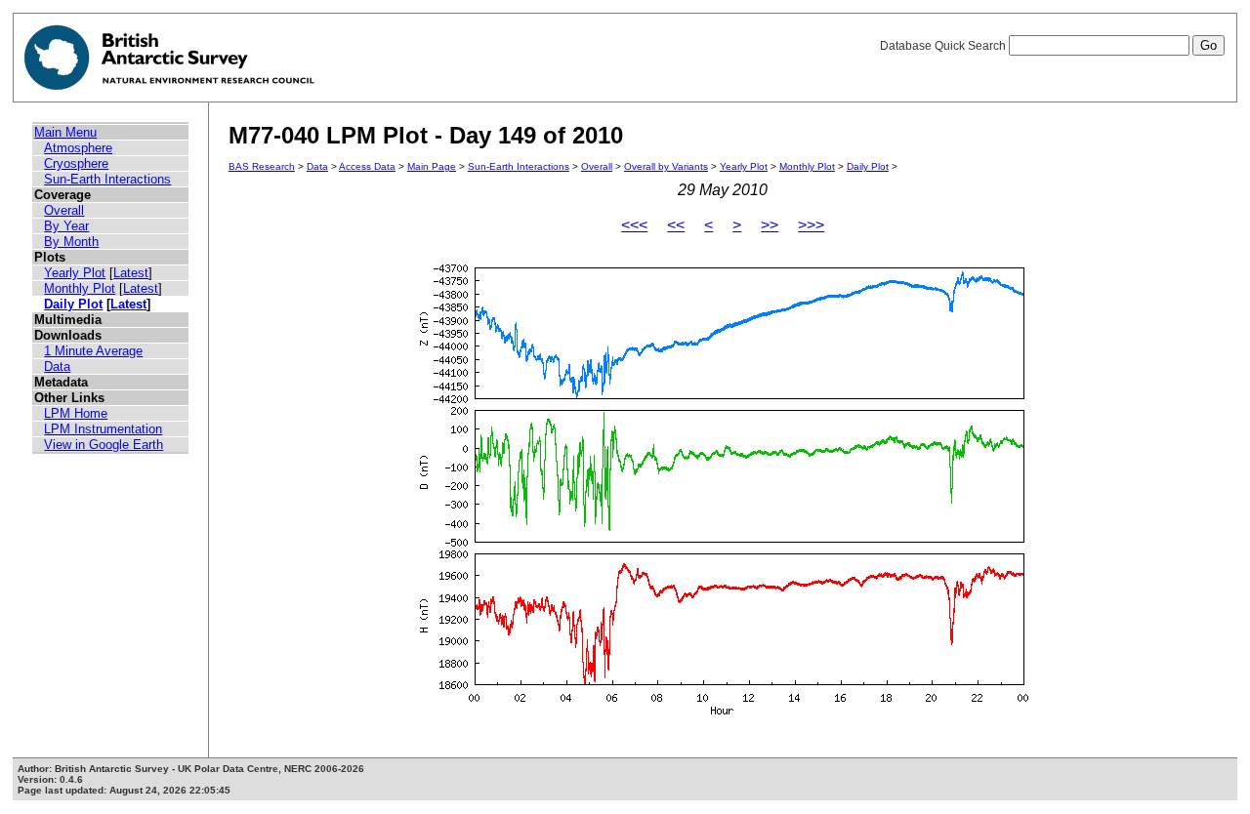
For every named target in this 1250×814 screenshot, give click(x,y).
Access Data (367, 166)
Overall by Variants (666, 166)
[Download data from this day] (722, 715)
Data (57, 366)
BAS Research (262, 166)
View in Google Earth (103, 444)
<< (676, 225)
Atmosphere (78, 148)
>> (769, 225)
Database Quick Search (944, 46)
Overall (64, 210)
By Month (71, 241)
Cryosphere (76, 163)
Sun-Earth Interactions (107, 179)
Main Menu (65, 132)
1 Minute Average (93, 351)
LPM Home (75, 413)
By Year (66, 226)
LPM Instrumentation (103, 429)
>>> (811, 225)
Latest (130, 272)
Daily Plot (73, 304)
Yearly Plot (74, 272)
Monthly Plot (79, 288)
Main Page (431, 166)
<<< (634, 225)
